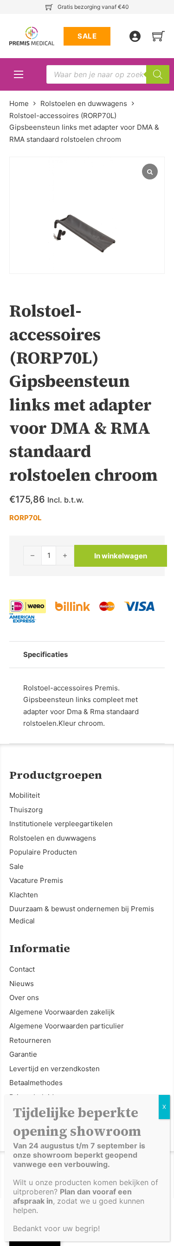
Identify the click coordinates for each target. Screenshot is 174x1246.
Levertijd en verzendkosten (54, 1068)
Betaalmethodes (36, 1082)
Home (19, 103)
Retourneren (30, 1040)
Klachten (23, 894)
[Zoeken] (157, 74)
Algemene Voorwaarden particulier (66, 1025)
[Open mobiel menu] (18, 74)
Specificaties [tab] (45, 654)
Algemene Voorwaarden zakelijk (62, 1011)
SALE (87, 36)
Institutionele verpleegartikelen (61, 823)
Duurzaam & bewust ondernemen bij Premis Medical (81, 914)
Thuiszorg (26, 809)
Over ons (24, 997)
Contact (22, 969)
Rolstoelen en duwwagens (83, 103)
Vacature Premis (36, 880)
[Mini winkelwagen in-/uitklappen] (158, 36)
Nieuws (21, 983)
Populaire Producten (43, 852)
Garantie (23, 1054)
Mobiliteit (24, 795)
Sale (16, 866)
